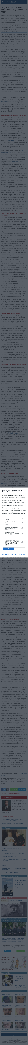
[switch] (22, 522)
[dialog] (14, 522)
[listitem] (14, 519)
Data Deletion (5, 554)
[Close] (24, 490)
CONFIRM (9, 548)
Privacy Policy (22, 554)
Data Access (14, 554)
